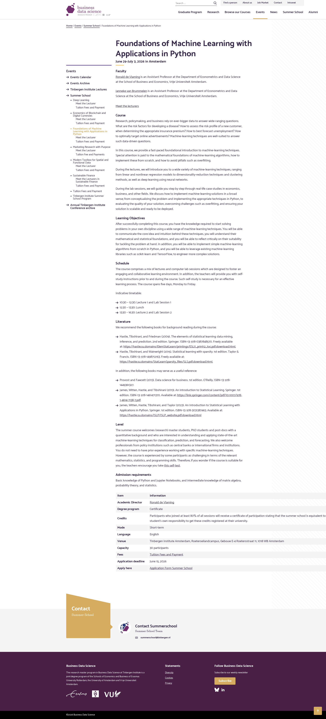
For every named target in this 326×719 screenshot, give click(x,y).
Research (213, 12)
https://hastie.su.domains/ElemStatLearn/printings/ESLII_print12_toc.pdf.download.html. (179, 346)
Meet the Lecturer (86, 103)
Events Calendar (80, 77)
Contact (278, 3)
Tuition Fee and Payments (90, 154)
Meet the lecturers (127, 106)
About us (247, 3)
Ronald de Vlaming (128, 77)
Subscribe (225, 680)
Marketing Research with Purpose (91, 147)
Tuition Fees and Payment (90, 107)
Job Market (262, 3)
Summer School (293, 12)
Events (260, 12)
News (273, 12)
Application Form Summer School (171, 568)
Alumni (313, 12)
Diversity (169, 673)
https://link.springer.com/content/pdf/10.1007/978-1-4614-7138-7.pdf (181, 398)
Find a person (230, 3)
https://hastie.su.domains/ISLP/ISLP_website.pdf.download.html (160, 415)
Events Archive (80, 83)
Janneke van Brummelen (131, 91)
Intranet (291, 3)
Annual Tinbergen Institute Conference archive (87, 207)
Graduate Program (190, 12)
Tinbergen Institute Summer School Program (88, 198)
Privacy (168, 683)
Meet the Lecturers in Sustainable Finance (87, 180)
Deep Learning (81, 100)
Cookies (169, 678)
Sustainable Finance (84, 176)
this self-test (172, 465)
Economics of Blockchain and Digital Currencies (89, 115)
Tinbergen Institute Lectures (88, 89)
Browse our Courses (237, 12)
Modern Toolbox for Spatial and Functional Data (90, 162)
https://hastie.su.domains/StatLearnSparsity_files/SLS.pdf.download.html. (166, 361)
